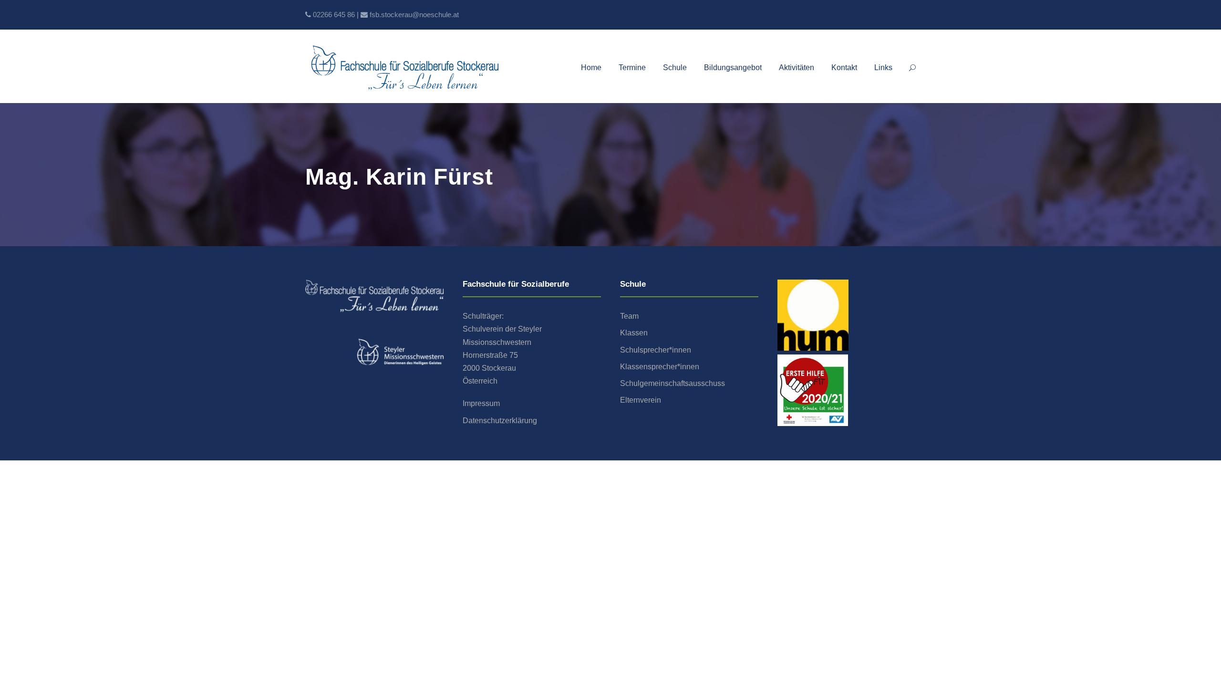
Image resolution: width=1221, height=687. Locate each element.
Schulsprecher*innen (655, 350)
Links (883, 67)
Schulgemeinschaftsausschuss (672, 383)
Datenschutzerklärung (500, 420)
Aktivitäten (796, 67)
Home (591, 67)
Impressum (481, 403)
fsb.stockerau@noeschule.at (414, 14)
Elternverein (640, 400)
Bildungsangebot (733, 67)
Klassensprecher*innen (659, 367)
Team (629, 316)
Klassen (634, 333)
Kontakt (844, 67)
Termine (632, 67)
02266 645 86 (334, 14)
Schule (675, 67)
